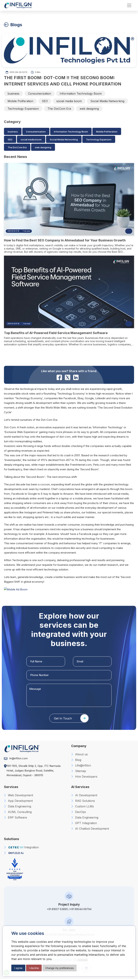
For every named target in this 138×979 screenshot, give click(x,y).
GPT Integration (85, 823)
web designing (89, 108)
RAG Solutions (84, 801)
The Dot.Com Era (59, 108)
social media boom (69, 101)
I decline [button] (34, 967)
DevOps (80, 812)
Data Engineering (19, 806)
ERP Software (17, 817)
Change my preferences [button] (59, 967)
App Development (20, 801)
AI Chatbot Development (91, 828)
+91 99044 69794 (80, 909)
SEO (45, 101)
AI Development (85, 795)
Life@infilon (82, 765)
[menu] (129, 5)
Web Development (20, 795)
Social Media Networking (107, 101)
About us (81, 754)
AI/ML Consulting (19, 812)
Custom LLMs (84, 806)
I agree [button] (18, 967)
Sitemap (80, 771)
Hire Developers (85, 776)
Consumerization (39, 93)
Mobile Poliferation (20, 101)
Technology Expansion (23, 108)
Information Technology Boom (81, 93)
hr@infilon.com (18, 758)
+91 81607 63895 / (58, 909)
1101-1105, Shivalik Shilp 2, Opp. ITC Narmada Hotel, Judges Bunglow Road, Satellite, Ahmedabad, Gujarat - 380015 (33, 770)
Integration (31, 847)
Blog (77, 760)
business (13, 93)
